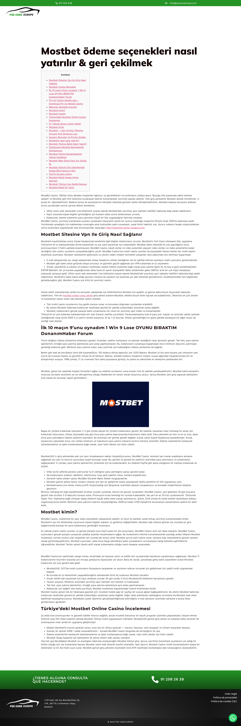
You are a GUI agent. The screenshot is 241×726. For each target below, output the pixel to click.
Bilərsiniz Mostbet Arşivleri (63, 107)
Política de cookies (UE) (224, 701)
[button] (233, 718)
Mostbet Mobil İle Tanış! (61, 187)
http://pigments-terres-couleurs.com (125, 227)
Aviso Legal (231, 693)
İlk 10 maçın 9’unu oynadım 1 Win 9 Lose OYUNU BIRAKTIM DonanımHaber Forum (67, 93)
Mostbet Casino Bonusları (62, 86)
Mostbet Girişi (56, 127)
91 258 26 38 (172, 679)
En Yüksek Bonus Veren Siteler (65, 123)
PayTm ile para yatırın (60, 174)
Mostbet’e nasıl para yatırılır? (64, 140)
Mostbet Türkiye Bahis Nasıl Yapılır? (68, 143)
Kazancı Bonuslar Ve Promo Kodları (67, 137)
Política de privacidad (225, 697)
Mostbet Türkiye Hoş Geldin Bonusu (68, 184)
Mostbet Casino (57, 113)
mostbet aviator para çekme (78, 295)
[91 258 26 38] (155, 679)
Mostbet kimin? (57, 110)
